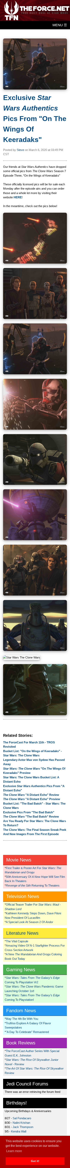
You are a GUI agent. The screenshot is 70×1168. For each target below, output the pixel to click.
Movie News (18, 859)
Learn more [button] (14, 1151)
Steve (20, 150)
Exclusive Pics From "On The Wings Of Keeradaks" (34, 119)
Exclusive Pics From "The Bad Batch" (28, 812)
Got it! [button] (35, 1161)
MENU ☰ (59, 25)
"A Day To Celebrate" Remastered (27, 1032)
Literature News (22, 933)
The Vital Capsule (17, 941)
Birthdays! (16, 1102)
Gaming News (20, 969)
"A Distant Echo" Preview (31, 799)
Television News (22, 896)
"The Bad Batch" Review (31, 816)
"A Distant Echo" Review (31, 794)
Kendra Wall (18, 1131)
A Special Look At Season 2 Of (29, 922)
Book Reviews (20, 1042)
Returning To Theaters (33, 885)
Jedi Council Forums (27, 1083)
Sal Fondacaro (22, 1118)
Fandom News (21, 1010)
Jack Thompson (23, 1127)
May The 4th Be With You (22, 1018)
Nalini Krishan (21, 1122)
